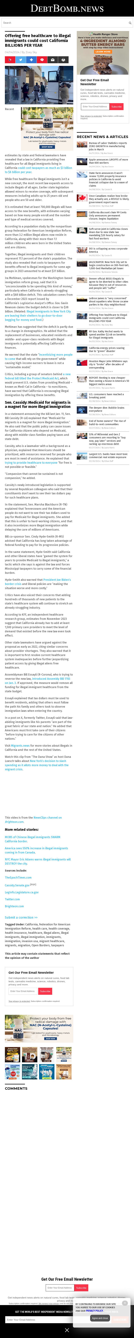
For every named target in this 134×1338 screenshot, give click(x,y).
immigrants (53, 937)
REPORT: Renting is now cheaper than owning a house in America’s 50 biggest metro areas (109, 381)
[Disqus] (39, 1136)
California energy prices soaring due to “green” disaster (107, 350)
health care (39, 928)
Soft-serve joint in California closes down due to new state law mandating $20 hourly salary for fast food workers (108, 234)
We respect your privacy (49, 1303)
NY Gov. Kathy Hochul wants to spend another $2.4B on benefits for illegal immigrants (107, 334)
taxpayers (57, 945)
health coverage (59, 928)
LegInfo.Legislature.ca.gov (22, 892)
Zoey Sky (31, 52)
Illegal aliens (52, 932)
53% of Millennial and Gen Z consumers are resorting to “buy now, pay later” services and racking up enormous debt (107, 439)
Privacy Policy (94, 1310)
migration (24, 945)
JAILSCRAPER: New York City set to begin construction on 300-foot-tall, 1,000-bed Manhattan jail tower (109, 265)
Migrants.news (20, 745)
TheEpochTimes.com (18, 877)
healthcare (35, 932)
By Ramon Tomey (109, 222)
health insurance (16, 932)
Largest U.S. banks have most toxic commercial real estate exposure (108, 456)
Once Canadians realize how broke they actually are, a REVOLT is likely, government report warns (109, 199)
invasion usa (30, 941)
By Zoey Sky (107, 325)
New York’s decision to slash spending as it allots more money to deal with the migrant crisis (37, 765)
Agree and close (100, 1318)
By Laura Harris (108, 388)
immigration (12, 941)
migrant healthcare (51, 941)
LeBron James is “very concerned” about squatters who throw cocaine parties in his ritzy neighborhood (108, 301)
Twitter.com (12, 899)
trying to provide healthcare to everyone (31, 462)
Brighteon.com (14, 906)
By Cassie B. (107, 189)
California (31, 924)
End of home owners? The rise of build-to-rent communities (107, 423)
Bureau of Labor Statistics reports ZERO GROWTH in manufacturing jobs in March (108, 146)
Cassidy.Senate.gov (17, 885)
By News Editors (109, 401)
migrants (10, 945)
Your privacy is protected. (19, 1001)
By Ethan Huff (107, 206)
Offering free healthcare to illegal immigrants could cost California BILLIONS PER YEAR (108, 318)
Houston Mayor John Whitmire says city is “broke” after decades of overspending (108, 364)
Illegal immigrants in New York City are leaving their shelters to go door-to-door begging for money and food (38, 315)
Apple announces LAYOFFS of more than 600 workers (108, 161)
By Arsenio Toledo (110, 272)
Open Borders (41, 945)
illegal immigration (33, 937)
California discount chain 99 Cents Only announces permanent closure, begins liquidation (107, 215)
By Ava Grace (107, 153)
